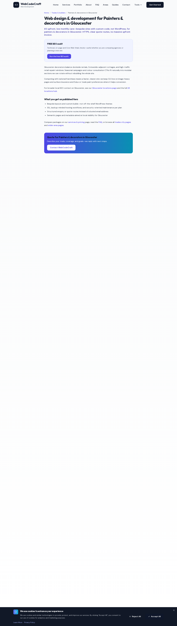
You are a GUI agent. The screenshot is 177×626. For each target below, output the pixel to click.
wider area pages (56, 125)
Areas (105, 4)
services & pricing (76, 122)
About (89, 4)
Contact (126, 4)
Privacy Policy (29, 622)
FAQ (97, 4)
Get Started (155, 4)
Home (55, 4)
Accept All (156, 616)
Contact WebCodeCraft (61, 147)
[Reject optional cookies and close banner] (174, 610)
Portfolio (78, 4)
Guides (115, 4)
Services (66, 4)
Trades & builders (59, 13)
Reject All (136, 616)
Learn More (17, 622)
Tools (136, 4)
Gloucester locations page (104, 88)
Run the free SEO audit (59, 56)
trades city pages (123, 122)
